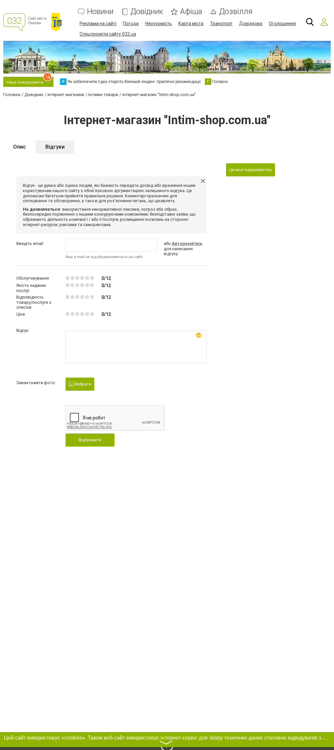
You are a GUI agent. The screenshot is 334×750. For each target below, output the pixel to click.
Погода (131, 23)
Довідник (146, 11)
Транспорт (221, 23)
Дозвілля (235, 11)
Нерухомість (158, 23)
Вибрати (82, 384)
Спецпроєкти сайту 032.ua (108, 34)
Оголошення (282, 23)
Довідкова (250, 23)
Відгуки (55, 147)
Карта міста (191, 23)
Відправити (90, 439)
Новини (100, 11)
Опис (19, 147)
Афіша (191, 11)
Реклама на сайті (98, 23)
